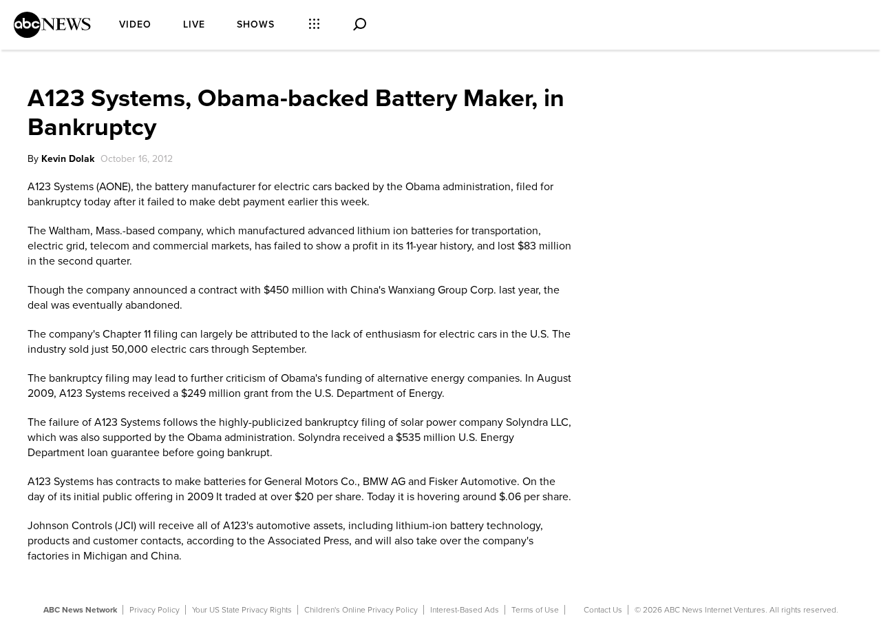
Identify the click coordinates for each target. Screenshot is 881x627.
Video (135, 24)
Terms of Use (535, 610)
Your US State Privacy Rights (242, 610)
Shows (256, 24)
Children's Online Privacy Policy (361, 610)
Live (194, 24)
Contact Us (603, 610)
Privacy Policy (154, 610)
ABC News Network (80, 610)
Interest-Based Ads (464, 610)
